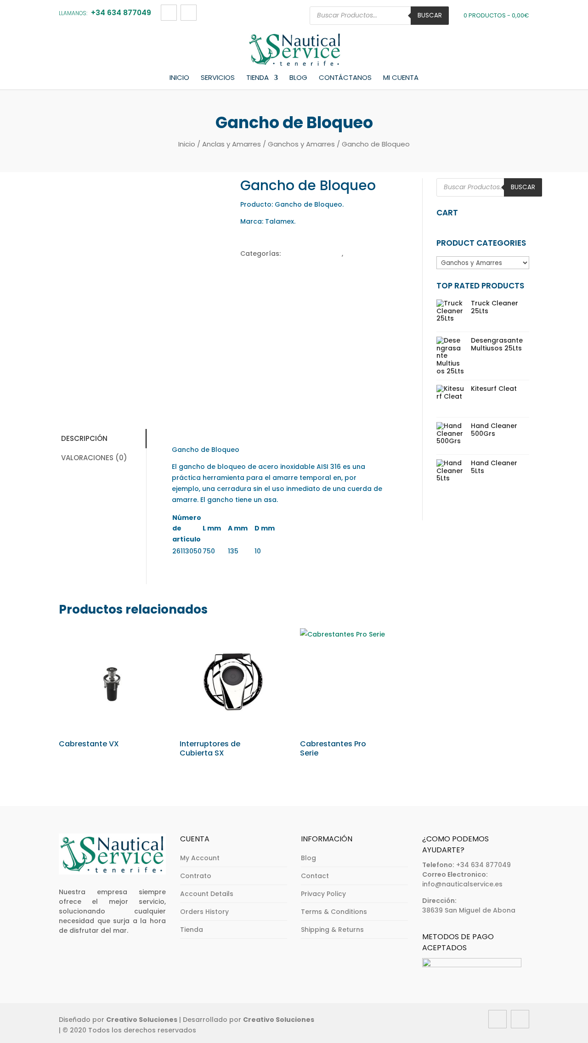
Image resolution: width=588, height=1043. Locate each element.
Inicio (179, 78)
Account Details (206, 893)
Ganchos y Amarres (301, 144)
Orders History (204, 911)
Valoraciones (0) (94, 457)
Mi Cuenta (400, 78)
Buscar (430, 15)
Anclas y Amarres (231, 144)
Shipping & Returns (332, 929)
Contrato (195, 875)
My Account (200, 858)
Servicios (218, 78)
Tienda (257, 78)
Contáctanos (345, 78)
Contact (315, 875)
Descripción (84, 438)
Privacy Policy (323, 893)
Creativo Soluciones (141, 1019)
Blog (298, 78)
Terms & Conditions (334, 911)
